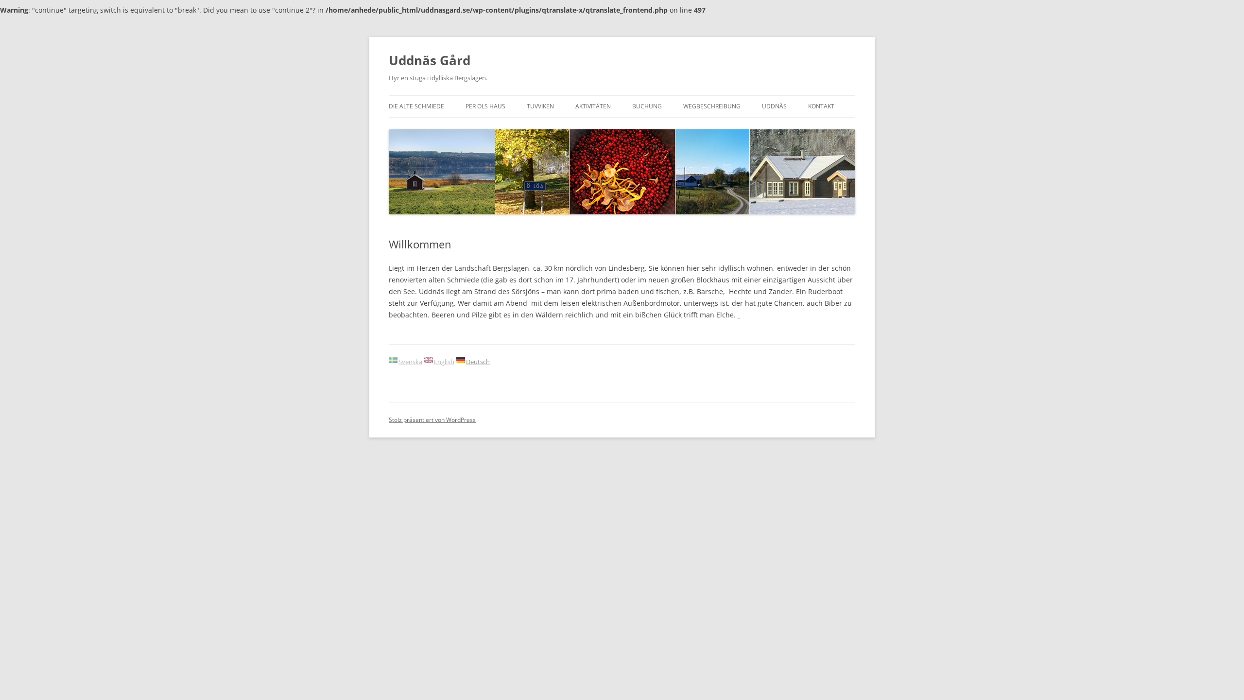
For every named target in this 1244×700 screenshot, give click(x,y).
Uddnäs (774, 106)
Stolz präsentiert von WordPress (432, 420)
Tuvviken (540, 106)
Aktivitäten (593, 106)
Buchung (647, 106)
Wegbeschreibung (712, 106)
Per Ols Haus (485, 106)
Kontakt (821, 106)
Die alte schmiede (416, 106)
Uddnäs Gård (429, 60)
